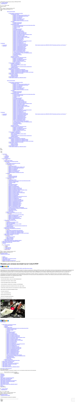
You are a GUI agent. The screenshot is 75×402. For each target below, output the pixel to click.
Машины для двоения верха (18, 58)
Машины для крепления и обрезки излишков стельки (22, 34)
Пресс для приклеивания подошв (12, 353)
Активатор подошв (16, 27)
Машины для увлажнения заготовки (19, 43)
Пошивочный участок (15, 24)
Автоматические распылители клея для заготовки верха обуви (24, 25)
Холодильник (15, 55)
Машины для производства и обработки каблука (19, 70)
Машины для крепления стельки (19, 35)
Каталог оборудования (11, 11)
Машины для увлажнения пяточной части (20, 45)
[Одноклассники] (6, 266)
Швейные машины (14, 67)
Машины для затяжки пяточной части (19, 33)
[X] (2, 266)
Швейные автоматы (14, 75)
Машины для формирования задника (19, 46)
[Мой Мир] (8, 266)
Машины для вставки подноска (18, 31)
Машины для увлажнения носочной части (20, 44)
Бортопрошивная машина (17, 28)
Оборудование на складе (13, 76)
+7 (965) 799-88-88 (4, 2)
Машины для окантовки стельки (19, 18)
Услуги (1, 385)
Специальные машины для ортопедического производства (21, 66)
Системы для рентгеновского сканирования (21, 51)
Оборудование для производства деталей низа (17, 69)
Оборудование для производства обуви (16, 13)
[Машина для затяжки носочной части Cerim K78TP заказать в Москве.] (17, 268)
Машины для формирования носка (19, 49)
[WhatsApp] (5, 266)
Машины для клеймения (17, 17)
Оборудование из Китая (13, 73)
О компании (3, 43)
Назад (7, 159)
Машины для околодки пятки (18, 38)
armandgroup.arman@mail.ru (5, 254)
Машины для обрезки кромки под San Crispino (21, 37)
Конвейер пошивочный (17, 23)
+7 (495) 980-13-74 (3, 3)
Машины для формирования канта (19, 47)
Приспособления (14, 65)
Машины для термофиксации (18, 42)
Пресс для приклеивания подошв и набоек (18, 64)
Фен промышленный (17, 53)
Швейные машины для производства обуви (20, 20)
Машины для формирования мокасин (19, 48)
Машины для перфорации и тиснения (19, 59)
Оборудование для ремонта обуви (15, 62)
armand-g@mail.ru (4, 253)
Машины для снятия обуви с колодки (19, 41)
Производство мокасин (15, 56)
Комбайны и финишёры (15, 63)
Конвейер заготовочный (17, 22)
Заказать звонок (7, 249)
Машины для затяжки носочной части (19, 32)
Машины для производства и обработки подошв (19, 71)
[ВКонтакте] (1, 266)
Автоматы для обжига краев (18, 26)
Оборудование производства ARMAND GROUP (17, 77)
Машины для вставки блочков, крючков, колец (21, 15)
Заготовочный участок (15, 14)
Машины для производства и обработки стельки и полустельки (22, 72)
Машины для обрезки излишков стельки (20, 36)
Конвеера (12, 21)
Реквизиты (4, 45)
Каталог (1, 376)
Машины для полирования (18, 108)
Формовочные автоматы (17, 54)
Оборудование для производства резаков (7, 381)
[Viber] (3, 266)
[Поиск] (1, 10)
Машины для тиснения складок (18, 60)
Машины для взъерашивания (18, 30)
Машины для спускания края (18, 19)
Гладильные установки (17, 29)
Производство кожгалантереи (14, 68)
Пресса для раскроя (14, 74)
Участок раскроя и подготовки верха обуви (18, 57)
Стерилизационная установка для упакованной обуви (22, 52)
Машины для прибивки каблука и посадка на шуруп (22, 40)
